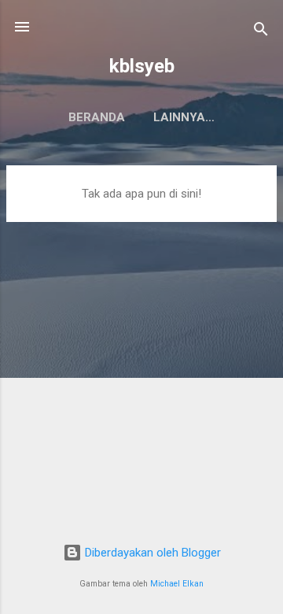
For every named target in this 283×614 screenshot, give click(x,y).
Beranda (96, 117)
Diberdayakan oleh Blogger (151, 553)
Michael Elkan (177, 584)
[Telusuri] (261, 32)
